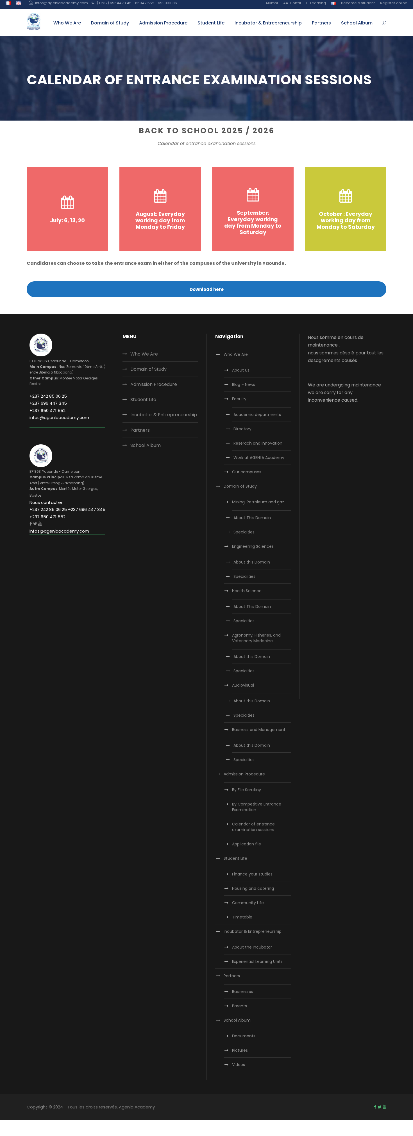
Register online (393, 3)
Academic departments (257, 414)
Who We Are (67, 23)
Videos (238, 1064)
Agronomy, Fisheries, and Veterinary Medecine (256, 638)
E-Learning (316, 3)
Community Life (248, 903)
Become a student (358, 3)
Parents (239, 1006)
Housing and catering (253, 888)
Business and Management (258, 729)
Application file (246, 844)
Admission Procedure (163, 23)
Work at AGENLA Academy (258, 457)
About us (240, 370)
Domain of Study (110, 23)
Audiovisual (243, 685)
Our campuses (246, 472)
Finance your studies (252, 874)
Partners (321, 23)
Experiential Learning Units (257, 961)
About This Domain (252, 518)
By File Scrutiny (246, 790)
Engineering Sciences (253, 546)
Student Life (211, 23)
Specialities (244, 576)
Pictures (240, 1050)
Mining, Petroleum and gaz (258, 502)
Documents (243, 1036)
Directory (242, 429)
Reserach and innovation (257, 443)
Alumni (272, 3)
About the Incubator (252, 947)
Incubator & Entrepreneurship (268, 23)
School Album (357, 23)
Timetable (242, 917)
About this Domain (251, 562)
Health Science (247, 591)
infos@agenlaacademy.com (59, 417)
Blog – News (243, 384)
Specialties (244, 532)
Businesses (242, 991)
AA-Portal (292, 3)
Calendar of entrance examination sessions (253, 826)
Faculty (239, 399)
